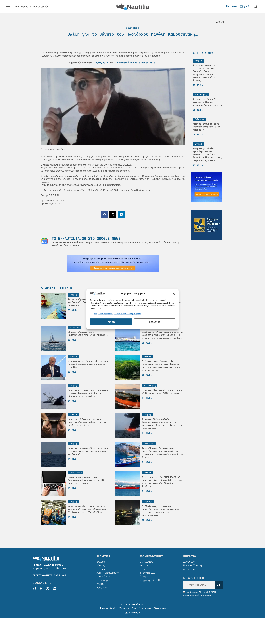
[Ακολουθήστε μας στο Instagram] (34, 588)
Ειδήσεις (132, 27)
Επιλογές (154, 321)
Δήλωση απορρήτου (127, 608)
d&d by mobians (132, 612)
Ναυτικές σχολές (145, 567)
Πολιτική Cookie (107, 608)
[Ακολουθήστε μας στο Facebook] (41, 588)
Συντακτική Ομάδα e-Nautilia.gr (136, 62)
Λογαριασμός (191, 569)
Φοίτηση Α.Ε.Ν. (150, 572)
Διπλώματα (146, 561)
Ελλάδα (100, 561)
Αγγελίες (189, 561)
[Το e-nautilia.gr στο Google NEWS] (44, 241)
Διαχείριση (144, 608)
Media (100, 583)
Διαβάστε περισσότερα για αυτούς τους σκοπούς (117, 313)
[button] (173, 293)
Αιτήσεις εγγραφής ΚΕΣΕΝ (150, 578)
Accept (111, 321)
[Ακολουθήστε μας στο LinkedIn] (54, 588)
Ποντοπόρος (103, 580)
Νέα (17, 6)
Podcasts (102, 587)
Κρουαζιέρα (103, 576)
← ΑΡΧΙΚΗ (219, 21)
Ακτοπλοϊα (102, 569)
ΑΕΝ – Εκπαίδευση (107, 572)
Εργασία (26, 6)
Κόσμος (100, 565)
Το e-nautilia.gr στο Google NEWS (86, 238)
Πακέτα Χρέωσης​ (193, 565)
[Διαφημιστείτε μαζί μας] (113, 263)
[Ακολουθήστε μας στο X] (47, 588)
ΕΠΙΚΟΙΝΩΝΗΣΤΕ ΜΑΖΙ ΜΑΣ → (51, 575)
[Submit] (219, 585)
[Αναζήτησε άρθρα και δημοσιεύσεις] (255, 6)
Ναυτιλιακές (41, 6)
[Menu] (8, 6)
